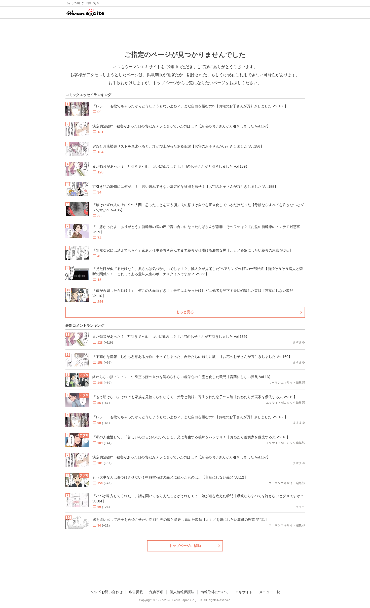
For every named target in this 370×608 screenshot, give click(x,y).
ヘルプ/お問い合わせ (106, 592)
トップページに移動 (185, 546)
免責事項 (156, 592)
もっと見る (185, 312)
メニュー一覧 (269, 592)
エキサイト (244, 592)
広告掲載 (136, 592)
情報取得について (215, 592)
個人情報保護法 (182, 592)
